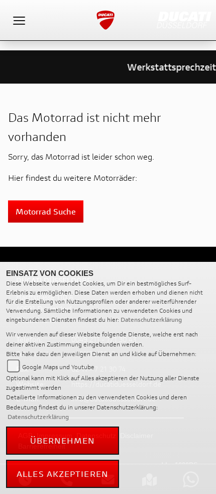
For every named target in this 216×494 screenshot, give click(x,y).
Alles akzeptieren (63, 473)
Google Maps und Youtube (58, 367)
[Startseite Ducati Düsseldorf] (183, 19)
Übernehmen (62, 440)
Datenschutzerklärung (151, 319)
